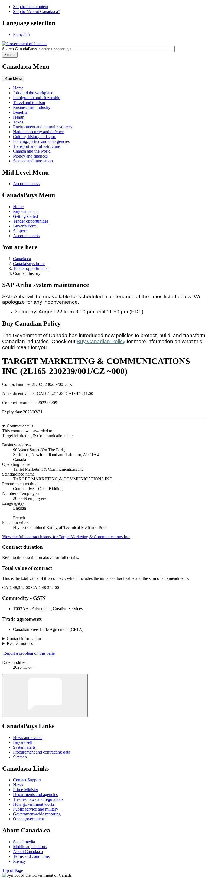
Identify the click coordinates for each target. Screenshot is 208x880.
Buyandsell (22, 742)
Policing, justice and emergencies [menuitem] (41, 141)
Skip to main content (30, 6)
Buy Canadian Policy (101, 341)
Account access (26, 183)
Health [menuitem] (18, 117)
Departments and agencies (35, 794)
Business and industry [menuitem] (31, 107)
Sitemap (20, 757)
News (18, 784)
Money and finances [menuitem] (30, 156)
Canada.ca (22, 258)
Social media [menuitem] (24, 841)
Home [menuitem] (18, 88)
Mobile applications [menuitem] (30, 846)
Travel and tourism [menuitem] (29, 102)
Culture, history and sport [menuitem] (34, 136)
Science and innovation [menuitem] (33, 161)
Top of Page (12, 870)
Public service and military (35, 809)
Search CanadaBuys (19, 48)
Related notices (20, 643)
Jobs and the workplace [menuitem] (33, 93)
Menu (13, 78)
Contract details (20, 426)
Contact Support (27, 780)
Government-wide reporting (37, 814)
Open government (28, 819)
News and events (27, 737)
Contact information (24, 638)
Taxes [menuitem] (18, 122)
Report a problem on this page (29, 653)
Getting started (25, 216)
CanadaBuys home (29, 263)
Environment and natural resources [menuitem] (42, 127)
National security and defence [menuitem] (38, 131)
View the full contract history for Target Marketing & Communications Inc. (66, 536)
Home (18, 206)
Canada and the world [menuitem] (32, 151)
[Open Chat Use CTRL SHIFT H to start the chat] (45, 695)
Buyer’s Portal (25, 226)
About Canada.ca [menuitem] (28, 851)
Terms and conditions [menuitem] (31, 856)
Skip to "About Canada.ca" (36, 11)
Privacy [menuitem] (19, 861)
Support (20, 231)
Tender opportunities (30, 221)
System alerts (24, 747)
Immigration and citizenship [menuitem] (36, 97)
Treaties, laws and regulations (38, 799)
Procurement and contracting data (41, 752)
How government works (34, 804)
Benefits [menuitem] (20, 112)
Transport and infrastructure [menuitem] (36, 146)
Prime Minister (25, 789)
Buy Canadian (25, 211)
